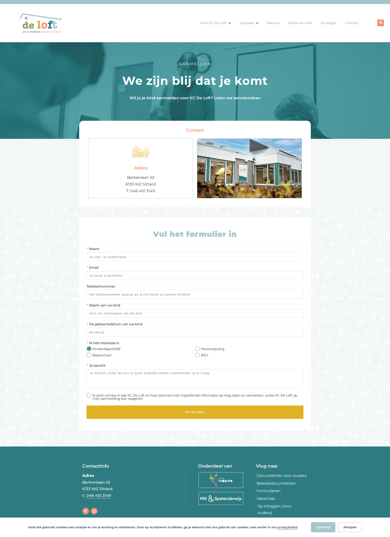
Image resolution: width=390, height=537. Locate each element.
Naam (94, 249)
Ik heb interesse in (104, 343)
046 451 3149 (98, 495)
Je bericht (97, 366)
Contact (352, 23)
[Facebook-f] (85, 511)
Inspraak (246, 23)
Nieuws (273, 23)
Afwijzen (350, 527)
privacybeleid (287, 527)
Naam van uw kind (104, 305)
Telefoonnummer (101, 286)
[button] (380, 22)
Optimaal (323, 527)
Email (94, 268)
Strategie (328, 23)
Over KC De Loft (213, 23)
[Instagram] (94, 511)
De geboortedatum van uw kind (115, 324)
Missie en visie (300, 23)
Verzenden (195, 412)
